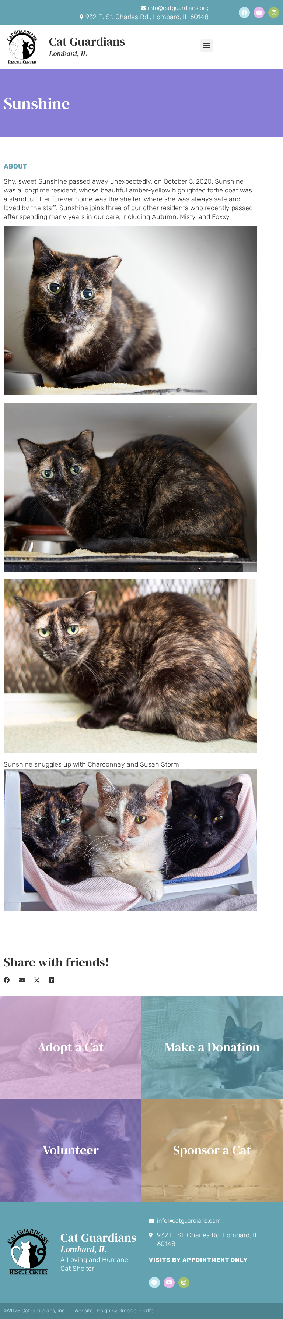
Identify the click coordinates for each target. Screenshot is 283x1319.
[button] (206, 45)
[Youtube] (259, 12)
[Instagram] (273, 12)
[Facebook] (244, 12)
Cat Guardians (87, 41)
